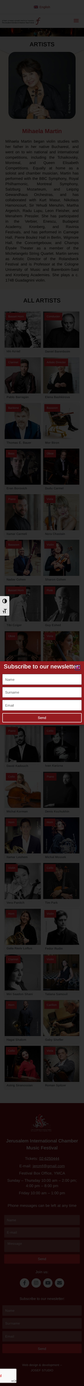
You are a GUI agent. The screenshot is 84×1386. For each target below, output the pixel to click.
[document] (42, 693)
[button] (77, 667)
